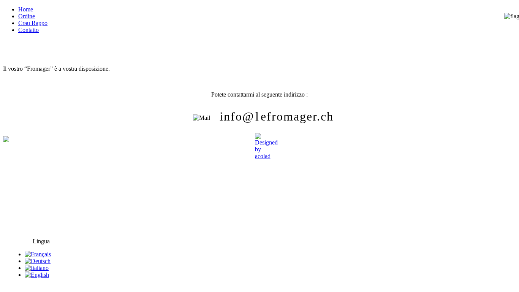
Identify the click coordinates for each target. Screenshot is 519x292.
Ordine (26, 16)
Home (25, 9)
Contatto (28, 30)
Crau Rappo (32, 23)
